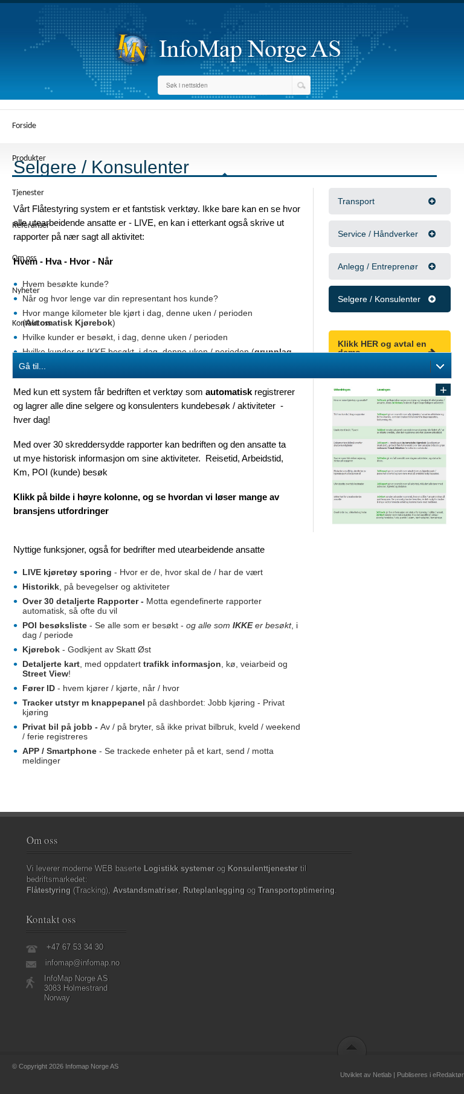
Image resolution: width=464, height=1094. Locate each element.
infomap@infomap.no (82, 962)
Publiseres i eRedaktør (430, 1074)
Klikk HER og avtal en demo (382, 348)
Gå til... (32, 366)
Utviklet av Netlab (366, 1074)
